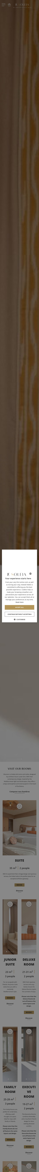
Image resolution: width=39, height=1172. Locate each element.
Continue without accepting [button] (19, 614)
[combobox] (30, 574)
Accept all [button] (19, 607)
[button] (19, 619)
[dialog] (19, 586)
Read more (20, 602)
